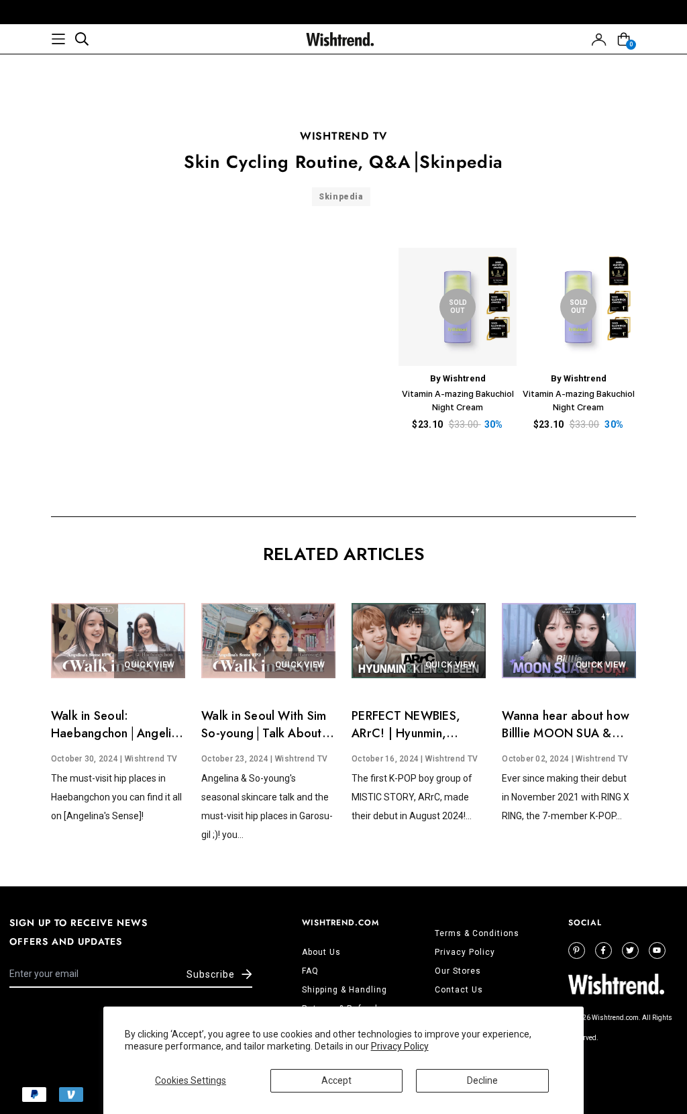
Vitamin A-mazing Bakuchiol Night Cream (458, 400)
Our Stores (458, 971)
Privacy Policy (400, 1046)
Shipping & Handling (344, 989)
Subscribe (211, 974)
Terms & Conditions (477, 933)
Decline (482, 1080)
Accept (336, 1080)
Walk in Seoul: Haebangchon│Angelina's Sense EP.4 (121, 733)
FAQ (310, 971)
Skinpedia (341, 196)
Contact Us (459, 989)
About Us (321, 952)
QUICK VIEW (149, 664)
